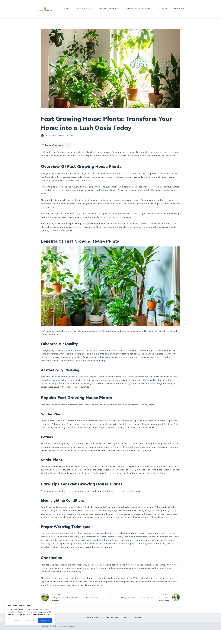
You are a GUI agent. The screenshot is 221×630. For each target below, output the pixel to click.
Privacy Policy (92, 617)
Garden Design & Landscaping (139, 9)
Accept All (45, 620)
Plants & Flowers (83, 9)
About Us (163, 9)
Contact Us (179, 9)
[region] (30, 613)
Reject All (30, 620)
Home (66, 9)
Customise (15, 620)
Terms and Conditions (110, 617)
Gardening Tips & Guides (108, 9)
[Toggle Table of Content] (66, 145)
